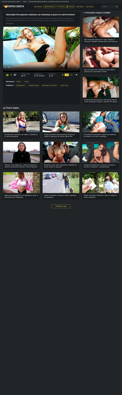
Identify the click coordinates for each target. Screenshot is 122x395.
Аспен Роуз (64, 85)
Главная (38, 6)
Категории (49, 6)
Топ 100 (60, 6)
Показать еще (61, 206)
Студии (90, 6)
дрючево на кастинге (49, 85)
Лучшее (70, 6)
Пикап (26, 81)
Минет (18, 81)
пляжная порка (33, 85)
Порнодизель (20, 85)
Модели (80, 6)
